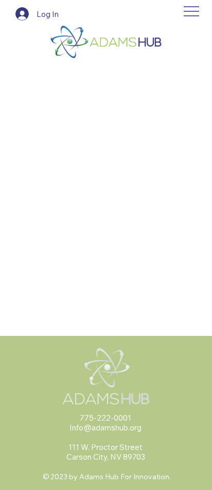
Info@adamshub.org (105, 427)
